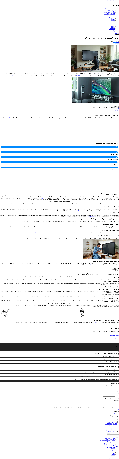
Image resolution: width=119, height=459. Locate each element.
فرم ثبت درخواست (116, 42)
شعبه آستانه (113, 451)
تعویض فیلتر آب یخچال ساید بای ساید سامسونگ (107, 10)
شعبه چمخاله (113, 25)
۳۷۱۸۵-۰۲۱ (20, 305)
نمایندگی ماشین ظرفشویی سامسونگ (109, 11)
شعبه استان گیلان (112, 18)
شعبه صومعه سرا (112, 29)
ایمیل (117, 395)
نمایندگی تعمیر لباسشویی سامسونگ (109, 12)
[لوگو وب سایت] (116, 5)
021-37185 (117, 108)
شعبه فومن (113, 20)
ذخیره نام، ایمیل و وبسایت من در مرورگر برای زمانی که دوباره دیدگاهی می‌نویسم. (105, 398)
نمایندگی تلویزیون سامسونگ (110, 445)
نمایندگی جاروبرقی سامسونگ (90, 216)
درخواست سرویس (116, 408)
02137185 (109, 1)
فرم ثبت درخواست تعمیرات (114, 335)
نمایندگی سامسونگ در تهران (110, 17)
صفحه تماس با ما (116, 110)
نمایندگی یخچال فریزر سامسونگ (110, 8)
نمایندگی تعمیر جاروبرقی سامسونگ (109, 14)
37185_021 (78, 75)
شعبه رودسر (113, 452)
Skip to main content (116, 0)
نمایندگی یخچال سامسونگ (42, 198)
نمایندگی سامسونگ (38, 232)
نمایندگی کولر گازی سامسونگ (110, 13)
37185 (114, 413)
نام (118, 393)
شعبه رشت (113, 19)
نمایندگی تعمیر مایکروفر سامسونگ (109, 444)
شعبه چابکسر (113, 27)
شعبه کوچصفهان (112, 28)
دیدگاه (117, 391)
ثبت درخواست (116, 33)
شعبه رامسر (113, 23)
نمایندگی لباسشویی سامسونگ (52, 226)
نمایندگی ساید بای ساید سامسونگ (110, 9)
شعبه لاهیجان (113, 26)
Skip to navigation (110, 0)
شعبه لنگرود (113, 21)
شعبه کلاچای (113, 24)
